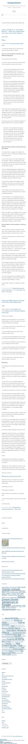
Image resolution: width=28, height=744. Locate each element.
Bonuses (12, 620)
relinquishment (14, 3)
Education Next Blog (6, 682)
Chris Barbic (20, 624)
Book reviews (21, 587)
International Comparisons (18, 288)
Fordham (8, 634)
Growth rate (4, 637)
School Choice (13, 597)
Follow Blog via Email (7, 517)
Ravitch (19, 647)
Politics (3, 597)
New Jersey (13, 643)
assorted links (12, 618)
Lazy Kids (13, 640)
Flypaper (4, 688)
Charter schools (11, 589)
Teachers (8, 606)
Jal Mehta (19, 638)
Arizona (3, 618)
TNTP (14, 653)
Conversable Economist (7, 679)
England (10, 632)
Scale (22, 647)
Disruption (23, 626)
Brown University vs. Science (8, 561)
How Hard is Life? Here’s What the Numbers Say (12, 570)
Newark (18, 593)
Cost (23, 624)
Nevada (8, 643)
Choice (16, 624)
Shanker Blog (5, 703)
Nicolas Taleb (16, 645)
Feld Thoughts (5, 686)
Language (13, 593)
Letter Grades (17, 640)
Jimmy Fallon (4, 640)
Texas (11, 651)
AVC (2, 674)
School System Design (6, 290)
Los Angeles (22, 640)
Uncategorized (9, 609)
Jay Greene (4, 689)
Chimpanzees (12, 624)
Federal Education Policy (15, 592)
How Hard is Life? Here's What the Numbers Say (12, 538)
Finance (3, 634)
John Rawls (9, 640)
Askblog (3, 672)
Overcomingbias (5, 700)
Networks (3, 643)
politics (12, 647)
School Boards (4, 649)
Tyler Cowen (6, 654)
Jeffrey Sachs (19, 290)
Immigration (4, 639)
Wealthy (15, 654)
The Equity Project (16, 651)
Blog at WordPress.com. (18, 736)
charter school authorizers (12, 622)
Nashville (21, 641)
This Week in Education (7, 708)
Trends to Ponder (19, 653)
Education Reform (16, 507)
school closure (18, 649)
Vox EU (3, 712)
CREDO (3, 626)
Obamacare (7, 647)
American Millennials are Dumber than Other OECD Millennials (13, 301)
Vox (2, 710)
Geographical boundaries (9, 636)
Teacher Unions (14, 606)
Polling (16, 647)
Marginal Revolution (6, 694)
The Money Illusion (6, 707)
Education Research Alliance (14, 631)
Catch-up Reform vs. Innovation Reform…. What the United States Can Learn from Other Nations (13, 31)
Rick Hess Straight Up (6, 701)
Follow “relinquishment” (6, 742)
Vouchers (18, 609)
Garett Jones (16, 634)
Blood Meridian (8, 620)
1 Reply (3, 305)
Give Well (17, 636)
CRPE (12, 626)
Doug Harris (14, 628)
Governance (23, 636)
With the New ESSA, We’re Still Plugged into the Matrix (13, 578)
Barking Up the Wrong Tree (7, 676)
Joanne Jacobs (5, 691)
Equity (8, 592)
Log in (3, 722)
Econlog (3, 681)
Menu (14, 11)
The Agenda (4, 705)
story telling (4, 650)
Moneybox (4, 698)
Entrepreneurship (19, 632)
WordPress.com (5, 727)
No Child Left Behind (12, 595)
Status (25, 649)
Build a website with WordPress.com (8, 743)
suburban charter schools (11, 650)
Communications (6, 591)
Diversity (5, 628)
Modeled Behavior (6, 696)
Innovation (8, 593)
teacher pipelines (5, 651)
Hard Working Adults (10, 637)
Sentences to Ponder (10, 603)
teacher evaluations (20, 650)
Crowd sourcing (7, 626)
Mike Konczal (13, 641)
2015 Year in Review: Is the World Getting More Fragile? (13, 547)
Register (3, 720)
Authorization (21, 618)
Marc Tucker (6, 641)
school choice (10, 649)
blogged (16, 309)
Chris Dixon (4, 677)
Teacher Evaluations (16, 605)
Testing (20, 606)
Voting (12, 654)
